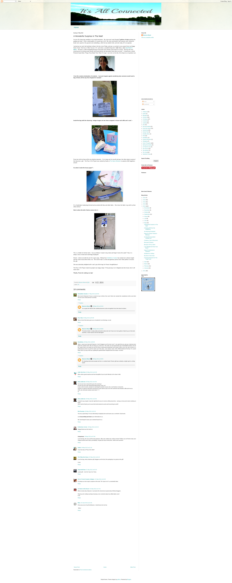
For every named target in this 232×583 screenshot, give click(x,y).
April (145, 261)
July (145, 218)
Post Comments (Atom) (85, 569)
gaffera (119, 579)
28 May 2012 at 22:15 (93, 427)
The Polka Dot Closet (83, 457)
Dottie (79, 447)
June (145, 220)
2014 (144, 202)
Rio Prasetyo (81, 411)
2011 (144, 270)
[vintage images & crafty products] (148, 290)
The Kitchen (146, 150)
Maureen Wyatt (86, 306)
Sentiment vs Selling (149, 253)
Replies (81, 303)
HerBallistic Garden (112, 258)
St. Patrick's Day (147, 146)
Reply (79, 299)
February (146, 266)
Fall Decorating (146, 126)
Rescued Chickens (148, 242)
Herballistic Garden (83, 293)
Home (76, 27)
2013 (144, 204)
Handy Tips (145, 132)
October (146, 212)
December (147, 208)
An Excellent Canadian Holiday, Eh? (149, 237)
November (147, 210)
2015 (144, 199)
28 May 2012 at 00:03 (98, 306)
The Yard (145, 152)
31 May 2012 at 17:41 (95, 488)
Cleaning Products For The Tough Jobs (150, 258)
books (144, 113)
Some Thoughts (147, 143)
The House (145, 148)
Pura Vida (80, 318)
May (145, 222)
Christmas (145, 119)
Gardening (145, 130)
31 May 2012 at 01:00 (91, 469)
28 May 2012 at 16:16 (90, 411)
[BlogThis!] (97, 282)
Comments (146, 104)
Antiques (145, 111)
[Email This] (96, 282)
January (146, 268)
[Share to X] (99, 282)
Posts (144, 101)
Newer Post (77, 567)
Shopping (145, 141)
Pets (144, 135)
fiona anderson (81, 381)
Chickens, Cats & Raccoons (151, 240)
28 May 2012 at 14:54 (91, 381)
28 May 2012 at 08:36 (98, 328)
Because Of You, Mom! (149, 244)
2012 (144, 206)
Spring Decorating (147, 145)
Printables (145, 137)
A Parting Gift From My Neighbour (149, 228)
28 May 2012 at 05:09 (88, 318)
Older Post (132, 567)
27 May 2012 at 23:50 (93, 293)
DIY (78, 284)
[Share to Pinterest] (103, 282)
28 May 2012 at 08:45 (98, 359)
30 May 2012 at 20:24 (94, 457)
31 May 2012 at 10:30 (100, 479)
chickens (145, 117)
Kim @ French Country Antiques (86, 479)
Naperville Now (82, 469)
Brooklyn (145, 115)
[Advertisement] (104, 551)
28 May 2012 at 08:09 (89, 342)
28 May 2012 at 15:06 (91, 398)
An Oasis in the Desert (83, 488)
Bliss (79, 502)
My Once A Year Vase (149, 255)
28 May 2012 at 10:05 (91, 372)
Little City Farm (82, 372)
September (147, 214)
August (146, 216)
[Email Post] (93, 282)
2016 (144, 197)
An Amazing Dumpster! (149, 231)
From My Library (147, 128)
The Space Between (115, 161)
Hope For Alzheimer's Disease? (149, 251)
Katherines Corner (82, 427)
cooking (145, 123)
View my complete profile (147, 37)
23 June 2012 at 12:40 (86, 502)
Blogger (129, 579)
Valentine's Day (146, 154)
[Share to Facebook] (101, 282)
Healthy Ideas (146, 134)
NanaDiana (80, 342)
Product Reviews (147, 139)
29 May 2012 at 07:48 (90, 436)
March (146, 263)
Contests (145, 121)
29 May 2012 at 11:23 (86, 447)
